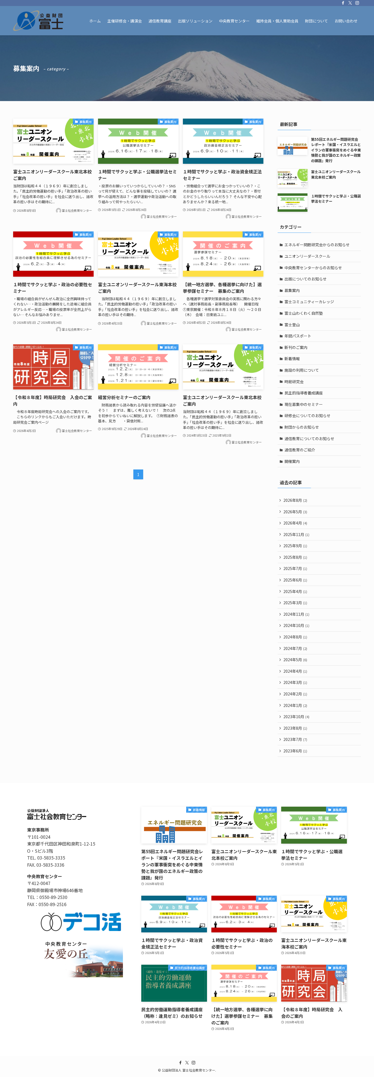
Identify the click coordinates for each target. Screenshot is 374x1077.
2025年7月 (295, 568)
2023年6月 (295, 751)
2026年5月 (295, 511)
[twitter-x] (350, 3)
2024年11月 (296, 614)
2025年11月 (296, 534)
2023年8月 (295, 728)
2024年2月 (295, 694)
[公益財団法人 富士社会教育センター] (38, 20)
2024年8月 (295, 637)
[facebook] (343, 3)
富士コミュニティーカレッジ (309, 301)
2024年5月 (295, 659)
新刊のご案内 (295, 347)
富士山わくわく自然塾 (303, 313)
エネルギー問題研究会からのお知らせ (317, 244)
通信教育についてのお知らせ (309, 438)
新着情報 (292, 358)
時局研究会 (294, 381)
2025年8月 (295, 557)
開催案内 (292, 461)
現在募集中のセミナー (303, 404)
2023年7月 (295, 739)
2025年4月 (295, 591)
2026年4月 (295, 523)
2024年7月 (295, 648)
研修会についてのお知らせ (307, 415)
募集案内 (292, 290)
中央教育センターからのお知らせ (313, 267)
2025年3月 (295, 602)
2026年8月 (295, 500)
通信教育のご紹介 (299, 449)
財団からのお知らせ (301, 427)
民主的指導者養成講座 (303, 393)
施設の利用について (301, 370)
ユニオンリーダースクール (307, 256)
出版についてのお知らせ (305, 279)
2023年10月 (296, 716)
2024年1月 (295, 705)
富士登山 (292, 324)
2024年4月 (295, 671)
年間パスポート (297, 336)
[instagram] (357, 3)
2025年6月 (295, 580)
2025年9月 (295, 545)
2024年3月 (295, 682)
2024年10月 (296, 625)
